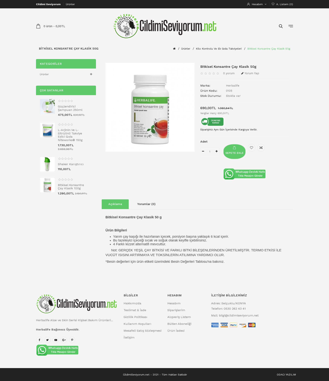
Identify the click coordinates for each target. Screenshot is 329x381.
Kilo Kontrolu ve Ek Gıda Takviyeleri (219, 48)
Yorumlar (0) (146, 204)
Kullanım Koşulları (137, 324)
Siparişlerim (176, 310)
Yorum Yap (251, 73)
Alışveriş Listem (179, 317)
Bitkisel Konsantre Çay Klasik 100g (71, 186)
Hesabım (173, 303)
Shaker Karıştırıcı (71, 164)
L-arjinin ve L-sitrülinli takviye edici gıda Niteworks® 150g (70, 135)
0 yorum (229, 73)
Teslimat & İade (135, 310)
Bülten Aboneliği (179, 324)
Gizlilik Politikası (135, 317)
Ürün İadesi (175, 330)
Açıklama (115, 204)
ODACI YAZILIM (286, 374)
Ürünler (70, 4)
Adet (204, 141)
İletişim (129, 337)
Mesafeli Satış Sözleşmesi (142, 330)
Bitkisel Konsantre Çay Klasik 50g (268, 48)
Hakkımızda (132, 303)
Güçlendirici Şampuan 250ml (70, 108)
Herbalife (232, 85)
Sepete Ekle (234, 152)
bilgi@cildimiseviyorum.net (239, 315)
